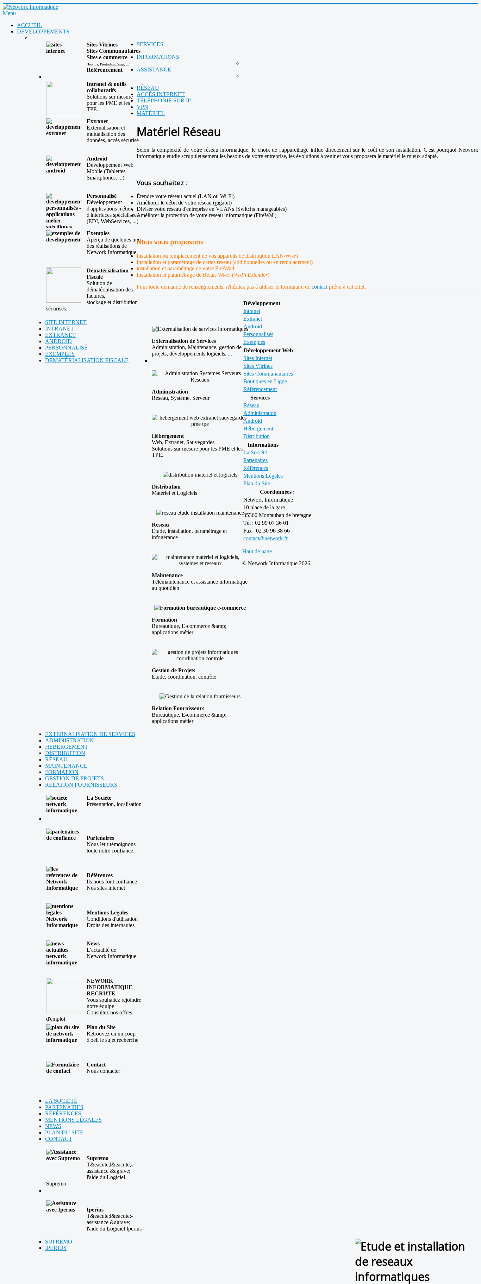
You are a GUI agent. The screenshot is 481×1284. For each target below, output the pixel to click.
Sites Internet (257, 358)
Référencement (260, 389)
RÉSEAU (148, 88)
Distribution (256, 436)
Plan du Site (256, 483)
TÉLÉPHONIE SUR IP (164, 100)
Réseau (251, 405)
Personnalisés (258, 334)
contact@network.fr (265, 538)
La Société (255, 452)
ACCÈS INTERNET (161, 94)
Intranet (251, 311)
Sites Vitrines (258, 366)
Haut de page (257, 551)
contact (320, 287)
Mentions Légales (263, 476)
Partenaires (255, 460)
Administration (259, 413)
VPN (142, 107)
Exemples (254, 342)
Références (255, 468)
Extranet (252, 319)
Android (252, 326)
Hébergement (258, 429)
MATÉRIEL (151, 113)
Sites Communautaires (268, 374)
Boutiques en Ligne (265, 381)
